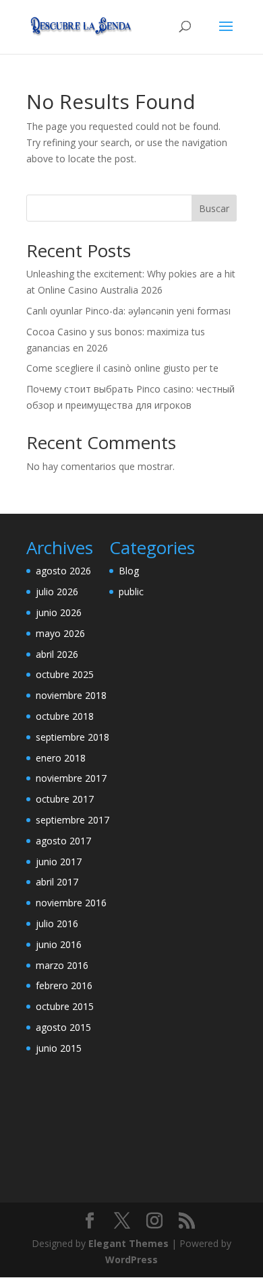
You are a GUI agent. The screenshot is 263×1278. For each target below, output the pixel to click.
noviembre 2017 (71, 778)
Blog (129, 570)
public (131, 591)
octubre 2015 (65, 1006)
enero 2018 (61, 757)
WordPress (131, 1259)
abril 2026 (57, 654)
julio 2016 (57, 923)
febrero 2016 (64, 985)
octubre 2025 (65, 674)
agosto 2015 (63, 1027)
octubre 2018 (65, 716)
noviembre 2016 (71, 902)
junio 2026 (59, 612)
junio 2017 (59, 861)
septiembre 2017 (72, 819)
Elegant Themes (128, 1243)
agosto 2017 (63, 840)
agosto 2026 (63, 570)
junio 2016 (59, 944)
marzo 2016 (62, 965)
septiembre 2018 (72, 737)
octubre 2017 (65, 799)
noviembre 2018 (71, 695)
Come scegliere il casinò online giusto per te (122, 368)
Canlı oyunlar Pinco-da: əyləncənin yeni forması (128, 310)
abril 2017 (57, 881)
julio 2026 (57, 591)
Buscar (214, 208)
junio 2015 (59, 1048)
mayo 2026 (60, 633)
